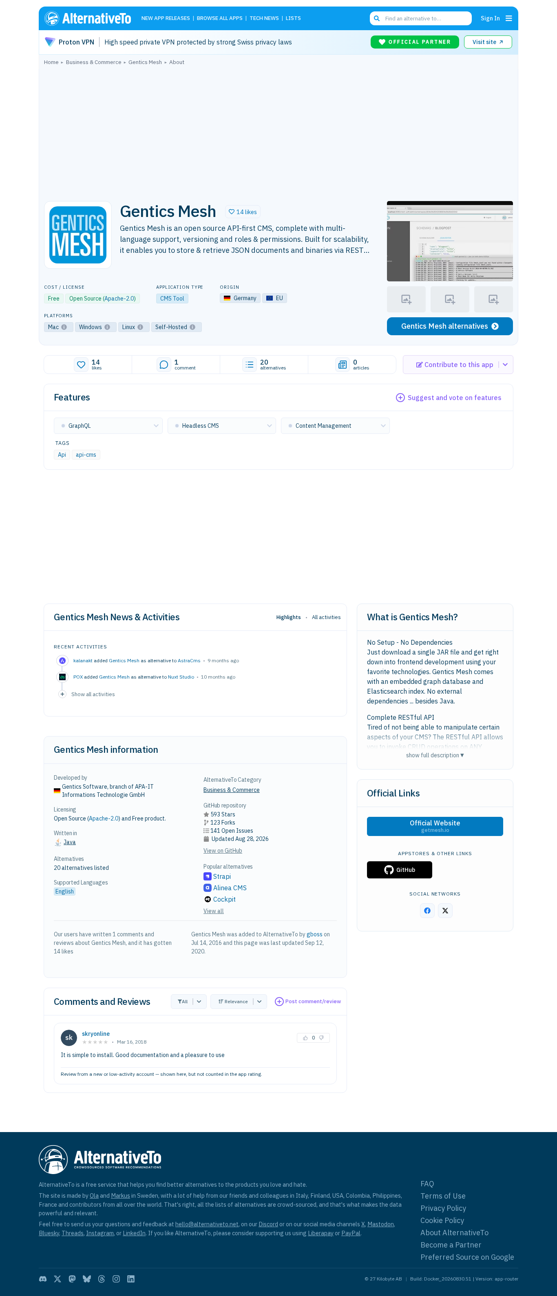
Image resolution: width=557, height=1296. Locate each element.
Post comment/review (313, 1001)
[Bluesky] (87, 1279)
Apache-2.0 (119, 298)
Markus (120, 1195)
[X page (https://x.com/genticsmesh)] (445, 910)
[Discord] (43, 1279)
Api (62, 454)
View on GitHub (222, 850)
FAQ (427, 1183)
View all (213, 911)
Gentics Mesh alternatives (444, 326)
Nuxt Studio (181, 677)
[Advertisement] (278, 131)
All (185, 1001)
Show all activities (93, 694)
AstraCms (189, 660)
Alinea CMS (230, 888)
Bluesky (49, 1233)
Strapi (222, 876)
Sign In (490, 18)
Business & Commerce (231, 790)
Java (70, 842)
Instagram (100, 1233)
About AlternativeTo (454, 1232)
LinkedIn (134, 1233)
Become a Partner (451, 1245)
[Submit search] (377, 18)
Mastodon (380, 1224)
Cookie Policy (442, 1220)
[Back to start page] (91, 18)
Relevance (236, 1001)
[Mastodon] (72, 1279)
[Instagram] (116, 1279)
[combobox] (421, 18)
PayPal (350, 1233)
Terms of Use (443, 1196)
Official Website (435, 826)
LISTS (293, 18)
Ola (94, 1195)
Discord (268, 1224)
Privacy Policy (443, 1208)
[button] (243, 211)
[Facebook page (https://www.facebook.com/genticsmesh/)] (427, 910)
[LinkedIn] (131, 1279)
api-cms (86, 454)
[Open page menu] (509, 18)
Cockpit (224, 899)
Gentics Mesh (124, 660)
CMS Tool (172, 298)
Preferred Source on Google (467, 1257)
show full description (435, 755)
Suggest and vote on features (455, 398)
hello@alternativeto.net (207, 1224)
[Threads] (101, 1279)
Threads (73, 1233)
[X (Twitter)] (57, 1279)
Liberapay (321, 1233)
